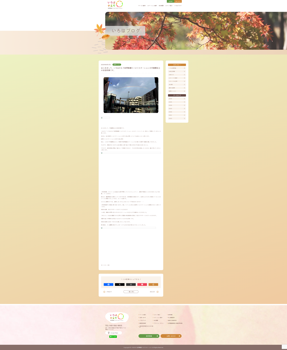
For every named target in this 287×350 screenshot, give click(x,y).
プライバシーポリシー (159, 323)
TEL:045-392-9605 (113, 325)
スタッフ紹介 (168, 5)
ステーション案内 (152, 5)
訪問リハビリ (172, 91)
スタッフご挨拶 (173, 78)
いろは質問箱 (172, 68)
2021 (170, 115)
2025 (170, 102)
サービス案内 (142, 5)
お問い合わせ (143, 317)
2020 (170, 118)
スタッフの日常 (173, 81)
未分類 (170, 84)
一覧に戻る (131, 292)
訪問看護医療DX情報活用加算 (175, 323)
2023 (170, 108)
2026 (170, 98)
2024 (170, 105)
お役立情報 (172, 71)
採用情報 (170, 1)
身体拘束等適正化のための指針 (146, 326)
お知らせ (171, 75)
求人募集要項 (171, 317)
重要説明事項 (143, 323)
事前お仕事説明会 (172, 320)
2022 (170, 112)
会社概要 (161, 5)
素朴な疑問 (172, 88)
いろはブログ (177, 5)
